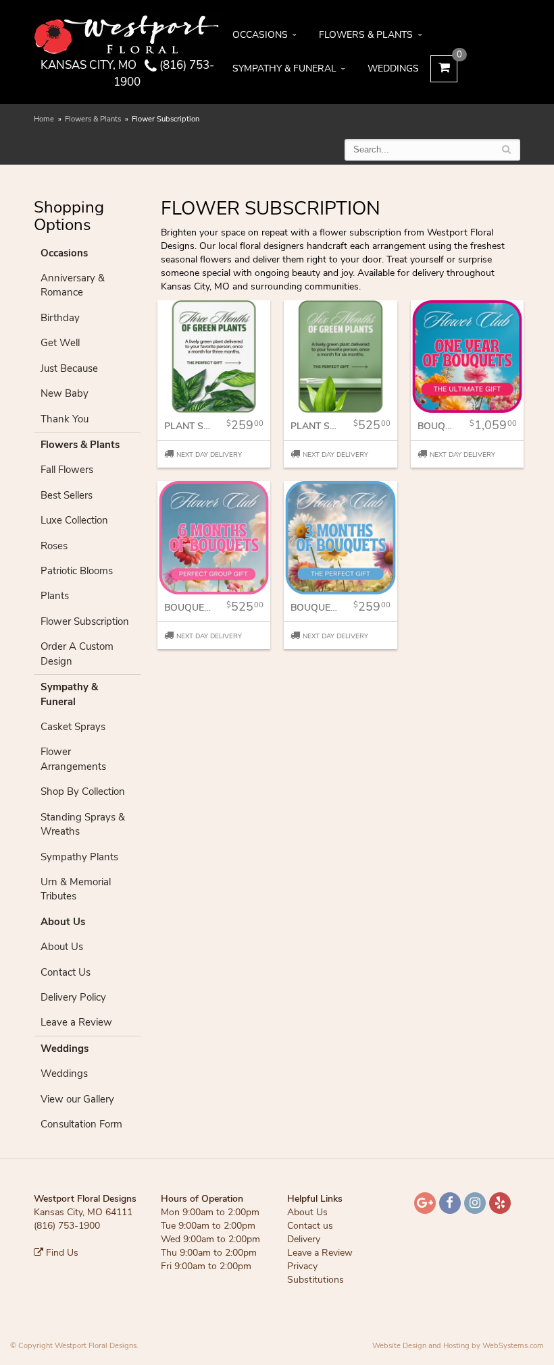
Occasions (260, 34)
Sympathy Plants (79, 857)
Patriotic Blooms (77, 571)
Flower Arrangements (73, 759)
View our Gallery (77, 1099)
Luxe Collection (74, 520)
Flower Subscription (85, 621)
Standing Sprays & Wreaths (83, 824)
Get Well (60, 343)
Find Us (60, 1252)
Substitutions (315, 1279)
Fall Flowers (67, 469)
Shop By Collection (83, 791)
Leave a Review (76, 1022)
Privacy (302, 1266)
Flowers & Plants (366, 34)
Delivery (303, 1239)
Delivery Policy (73, 997)
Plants (55, 596)
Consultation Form (81, 1124)
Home (44, 119)
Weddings (393, 68)
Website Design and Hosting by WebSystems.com (458, 1346)
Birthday (60, 318)
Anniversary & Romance (73, 285)
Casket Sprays (73, 726)
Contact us (310, 1225)
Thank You (65, 419)
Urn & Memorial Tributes (76, 889)
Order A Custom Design (77, 653)
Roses (54, 546)
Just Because (69, 368)
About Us (62, 946)
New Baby (65, 393)
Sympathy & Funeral (284, 68)
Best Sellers (67, 495)
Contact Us (66, 972)
